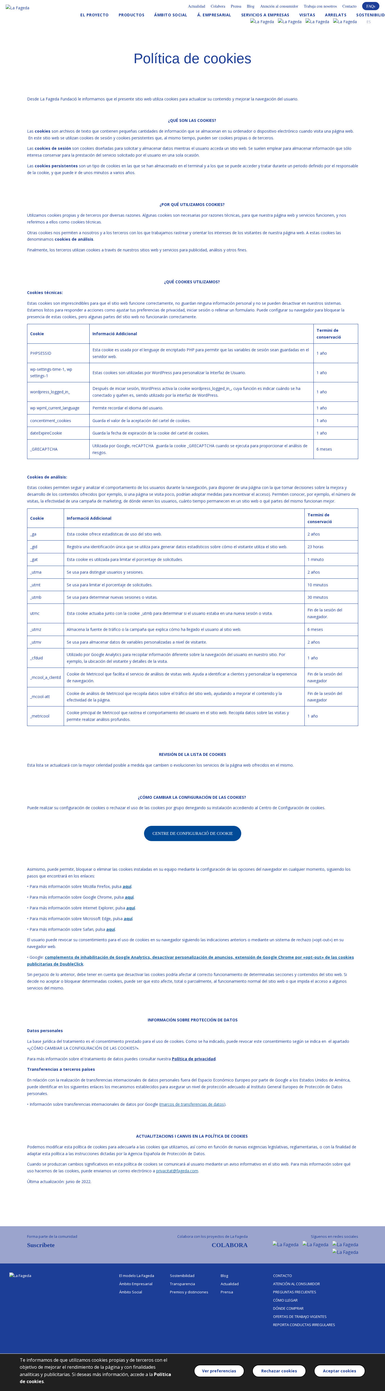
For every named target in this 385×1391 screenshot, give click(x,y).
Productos (132, 14)
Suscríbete (41, 1245)
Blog (251, 6)
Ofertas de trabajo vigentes (300, 1316)
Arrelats (335, 14)
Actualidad (196, 6)
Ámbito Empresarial (135, 1283)
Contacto (349, 6)
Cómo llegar (285, 1300)
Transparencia (182, 1283)
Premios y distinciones (189, 1292)
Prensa (236, 6)
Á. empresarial (214, 14)
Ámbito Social (170, 14)
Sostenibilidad (182, 1275)
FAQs (370, 6)
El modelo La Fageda (136, 1275)
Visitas (307, 14)
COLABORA (230, 1245)
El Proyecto (94, 14)
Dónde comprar (288, 1308)
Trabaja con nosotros (320, 6)
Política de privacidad (194, 1058)
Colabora (218, 6)
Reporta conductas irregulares (304, 1324)
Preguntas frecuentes (294, 1292)
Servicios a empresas (265, 14)
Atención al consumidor (279, 6)
